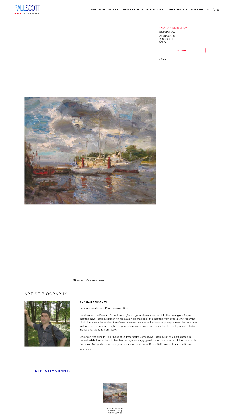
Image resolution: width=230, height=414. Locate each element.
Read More (85, 349)
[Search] (214, 10)
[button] (200, 9)
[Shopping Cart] (218, 10)
